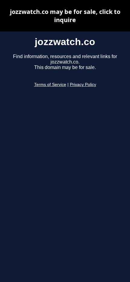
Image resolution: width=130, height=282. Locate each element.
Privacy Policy (83, 84)
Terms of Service (50, 84)
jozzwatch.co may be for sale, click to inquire (65, 16)
